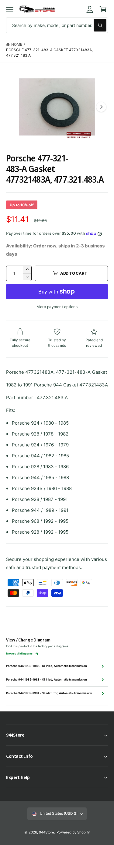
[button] (9, 9)
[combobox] (57, 25)
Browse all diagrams (19, 653)
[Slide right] (101, 107)
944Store (46, 832)
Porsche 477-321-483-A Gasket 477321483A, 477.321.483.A (49, 53)
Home (16, 44)
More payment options (57, 306)
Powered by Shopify (73, 832)
